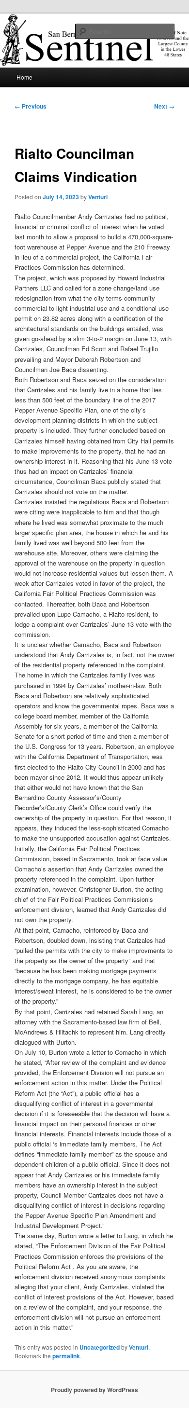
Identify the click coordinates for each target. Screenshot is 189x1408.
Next (164, 106)
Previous (31, 106)
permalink (66, 1356)
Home (24, 77)
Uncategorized (99, 1347)
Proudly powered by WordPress (94, 1389)
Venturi (98, 197)
